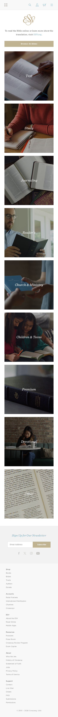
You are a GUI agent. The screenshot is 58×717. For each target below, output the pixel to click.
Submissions (11, 699)
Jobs (8, 667)
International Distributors (16, 601)
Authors (9, 584)
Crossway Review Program (17, 643)
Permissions (10, 703)
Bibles (8, 577)
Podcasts (9, 636)
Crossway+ (10, 608)
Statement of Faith (13, 664)
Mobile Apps (11, 626)
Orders (8, 692)
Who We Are (11, 657)
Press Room (11, 639)
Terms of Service (12, 675)
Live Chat (10, 688)
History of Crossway (14, 660)
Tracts (8, 580)
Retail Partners (12, 597)
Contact (9, 685)
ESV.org (37, 34)
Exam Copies (11, 646)
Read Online (11, 622)
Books (8, 573)
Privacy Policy (12, 671)
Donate (9, 587)
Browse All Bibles (29, 44)
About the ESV (12, 618)
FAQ (8, 695)
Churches (9, 605)
